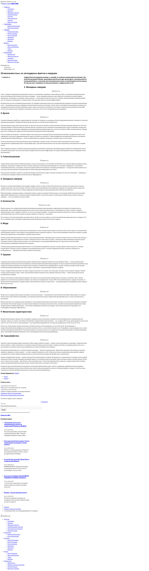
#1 (2, 390)
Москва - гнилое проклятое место (15, 492)
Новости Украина (13, 32)
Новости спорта (12, 22)
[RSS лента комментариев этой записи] (10, 382)
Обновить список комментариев (11, 393)
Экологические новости (12, 19)
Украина (6, 30)
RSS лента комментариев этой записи (12, 395)
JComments (44, 402)
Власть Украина (12, 34)
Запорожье (7, 24)
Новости (7, 7)
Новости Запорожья (14, 26)
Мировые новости (13, 13)
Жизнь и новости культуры (13, 57)
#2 (3, 386)
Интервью (11, 37)
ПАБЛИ (17, 373)
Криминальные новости (12, 16)
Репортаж (11, 39)
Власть (6, 43)
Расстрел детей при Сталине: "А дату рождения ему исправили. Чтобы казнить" (16, 442)
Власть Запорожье (13, 28)
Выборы (10, 41)
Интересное (8, 52)
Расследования (12, 35)
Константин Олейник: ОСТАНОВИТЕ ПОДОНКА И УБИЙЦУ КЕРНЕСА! (16, 477)
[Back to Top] (1, 514)
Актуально (11, 9)
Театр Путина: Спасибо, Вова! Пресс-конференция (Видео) (16, 460)
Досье (9, 49)
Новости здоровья (13, 62)
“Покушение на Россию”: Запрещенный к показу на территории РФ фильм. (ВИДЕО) (15, 424)
